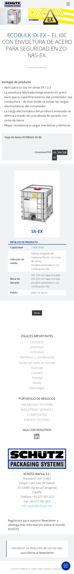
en (60, 152)
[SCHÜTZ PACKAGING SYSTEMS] (12, 4)
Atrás (37, 313)
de (64, 152)
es (54, 152)
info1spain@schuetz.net (37, 506)
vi (54, 157)
